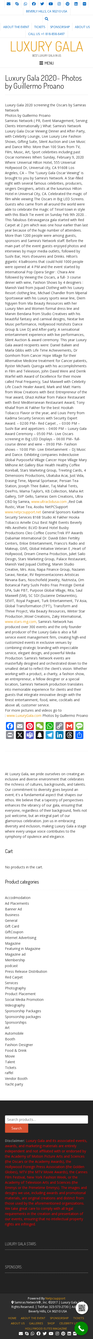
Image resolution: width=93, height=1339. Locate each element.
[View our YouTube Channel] (51, 4)
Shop (51, 1323)
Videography (15, 1005)
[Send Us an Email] (8, 4)
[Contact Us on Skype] (17, 4)
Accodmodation (18, 897)
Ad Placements (17, 903)
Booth (10, 1039)
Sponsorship (60, 27)
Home (12, 1318)
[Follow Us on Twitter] (42, 4)
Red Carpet (14, 977)
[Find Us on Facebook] (34, 4)
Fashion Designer (19, 1044)
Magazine (13, 943)
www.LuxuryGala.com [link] (24, 715)
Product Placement (20, 993)
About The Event (16, 27)
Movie (10, 1056)
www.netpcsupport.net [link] (23, 512)
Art (7, 1027)
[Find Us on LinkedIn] (76, 4)
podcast (11, 965)
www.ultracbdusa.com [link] (49, 501)
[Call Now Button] (81, 1328)
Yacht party (14, 1084)
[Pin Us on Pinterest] (67, 4)
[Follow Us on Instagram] (59, 4)
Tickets (39, 27)
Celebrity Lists (70, 1323)
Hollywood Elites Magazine (46, 1328)
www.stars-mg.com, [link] (21, 621)
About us (82, 27)
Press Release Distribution (26, 971)
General (11, 920)
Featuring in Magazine (22, 948)
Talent (10, 1061)
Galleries (36, 1323)
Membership (15, 960)
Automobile (14, 1033)
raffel (9, 1072)
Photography (15, 988)
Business (12, 914)
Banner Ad (13, 909)
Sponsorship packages (23, 1016)
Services (11, 982)
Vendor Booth (16, 1078)
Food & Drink (16, 1050)
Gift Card (12, 926)
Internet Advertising (20, 937)
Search (16, 1128)
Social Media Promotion (24, 999)
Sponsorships (16, 1022)
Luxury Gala (46, 46)
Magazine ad (15, 954)
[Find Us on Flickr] (84, 4)
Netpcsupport (55, 1298)
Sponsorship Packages (23, 1011)
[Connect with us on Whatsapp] (25, 4)
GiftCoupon (14, 932)
